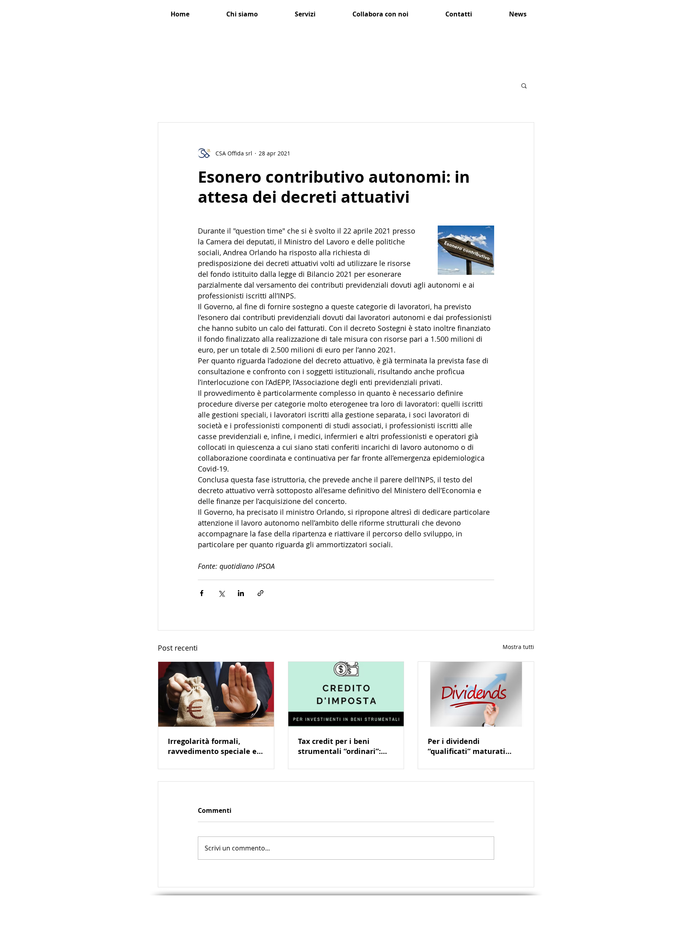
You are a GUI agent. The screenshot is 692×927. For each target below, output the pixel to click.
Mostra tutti (518, 647)
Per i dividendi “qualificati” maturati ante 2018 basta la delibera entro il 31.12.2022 (466, 746)
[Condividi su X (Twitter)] (221, 593)
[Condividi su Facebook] (201, 593)
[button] (524, 85)
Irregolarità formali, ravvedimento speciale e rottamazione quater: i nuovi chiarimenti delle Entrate (212, 746)
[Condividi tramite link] (260, 593)
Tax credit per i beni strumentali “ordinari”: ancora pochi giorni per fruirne (340, 746)
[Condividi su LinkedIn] (241, 593)
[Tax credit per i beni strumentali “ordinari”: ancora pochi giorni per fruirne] (346, 694)
